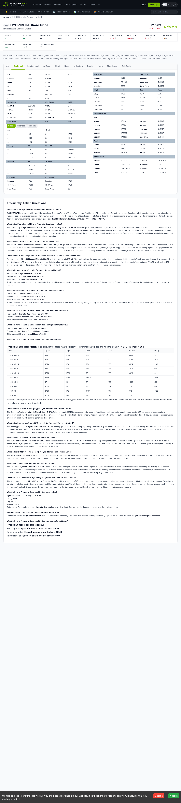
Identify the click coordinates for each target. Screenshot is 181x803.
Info (7, 66)
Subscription (71, 4)
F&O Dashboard (82, 12)
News (66, 66)
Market (47, 4)
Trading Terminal (61, 12)
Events (90, 66)
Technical (18, 66)
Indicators (78, 66)
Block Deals (112, 66)
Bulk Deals (126, 66)
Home (6, 17)
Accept (173, 795)
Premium (58, 4)
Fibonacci (21, 126)
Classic (11, 126)
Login (143, 5)
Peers (100, 66)
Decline (159, 795)
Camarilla (32, 126)
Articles (83, 4)
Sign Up (154, 5)
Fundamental (33, 66)
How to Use (95, 4)
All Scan (46, 66)
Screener (37, 4)
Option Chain (27, 12)
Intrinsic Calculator (103, 12)
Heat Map (43, 12)
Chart (57, 66)
